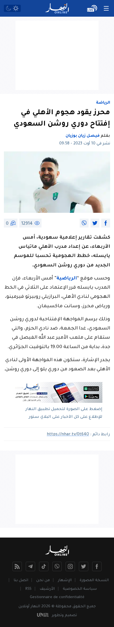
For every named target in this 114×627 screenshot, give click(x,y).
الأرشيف (47, 589)
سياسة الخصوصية (80, 589)
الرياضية (66, 278)
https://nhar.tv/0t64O (68, 435)
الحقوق (79, 606)
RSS (28, 589)
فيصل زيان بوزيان (83, 136)
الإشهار (65, 580)
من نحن (43, 580)
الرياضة (103, 103)
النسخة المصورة (94, 580)
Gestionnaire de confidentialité (57, 597)
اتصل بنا (21, 580)
